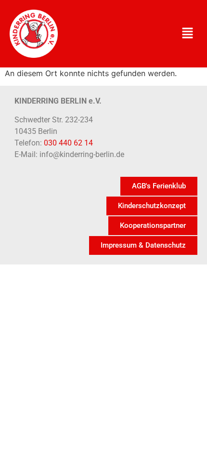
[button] (187, 33)
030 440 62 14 (68, 142)
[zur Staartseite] (34, 34)
